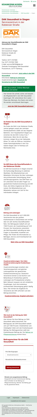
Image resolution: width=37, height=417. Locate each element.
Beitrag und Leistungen (12, 213)
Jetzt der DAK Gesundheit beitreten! (20, 106)
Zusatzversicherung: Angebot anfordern (19, 296)
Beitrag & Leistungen (17, 78)
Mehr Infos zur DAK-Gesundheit (22, 242)
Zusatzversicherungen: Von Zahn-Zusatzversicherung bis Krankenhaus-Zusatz (17, 263)
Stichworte (26, 1)
